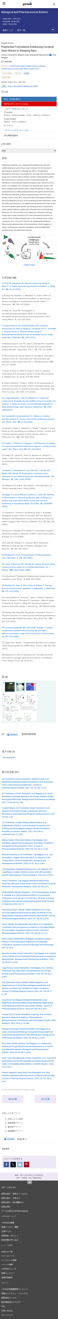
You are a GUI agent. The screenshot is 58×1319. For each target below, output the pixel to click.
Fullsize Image (29, 265)
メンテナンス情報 (8, 1260)
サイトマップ (7, 1315)
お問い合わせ (7, 1310)
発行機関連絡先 (11, 135)
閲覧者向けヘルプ (8, 1297)
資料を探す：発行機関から (12, 1202)
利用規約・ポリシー (9, 1235)
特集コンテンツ (8, 1273)
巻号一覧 (21, 30)
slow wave (35, 68)
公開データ (6, 1231)
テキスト (10, 125)
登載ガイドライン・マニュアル (14, 1293)
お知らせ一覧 (7, 1251)
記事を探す (6, 1206)
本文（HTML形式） (13, 99)
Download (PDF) (9, 757)
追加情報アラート (15, 1122)
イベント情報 (7, 1264)
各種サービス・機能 (9, 1227)
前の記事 (12, 1099)
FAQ (3, 1306)
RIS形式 (9, 112)
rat (29, 68)
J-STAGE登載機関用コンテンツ (14, 1289)
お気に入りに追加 (15, 1118)
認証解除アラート (15, 1131)
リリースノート (8, 1256)
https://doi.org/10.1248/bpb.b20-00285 (23, 86)
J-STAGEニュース (8, 1268)
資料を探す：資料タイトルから (14, 1193)
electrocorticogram (18, 66)
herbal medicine (32, 66)
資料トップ (8, 30)
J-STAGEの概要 (7, 1222)
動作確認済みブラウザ (10, 1302)
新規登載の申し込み (9, 1240)
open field (23, 68)
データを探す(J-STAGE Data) (13, 1211)
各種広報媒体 (7, 1277)
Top (29, 1182)
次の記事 (45, 1099)
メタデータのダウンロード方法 (16, 130)
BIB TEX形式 (11, 119)
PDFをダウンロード (16, 104)
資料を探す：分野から (10, 1198)
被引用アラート (14, 1127)
